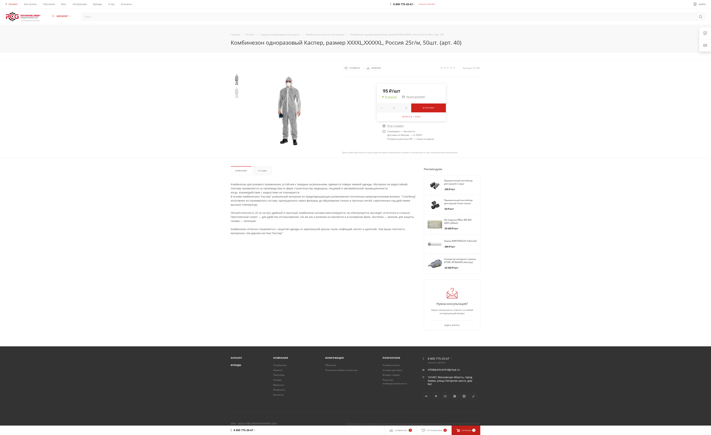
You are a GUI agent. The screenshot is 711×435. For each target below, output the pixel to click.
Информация (334, 357)
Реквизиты (279, 389)
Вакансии (278, 385)
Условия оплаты (391, 365)
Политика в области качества (341, 370)
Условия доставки (392, 370)
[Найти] (700, 17)
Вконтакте (426, 396)
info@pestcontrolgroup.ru (444, 369)
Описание (241, 170)
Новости (278, 370)
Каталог (236, 357)
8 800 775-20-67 (438, 358)
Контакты (278, 394)
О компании (280, 365)
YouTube (445, 396)
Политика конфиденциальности (395, 381)
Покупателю (391, 357)
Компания (280, 357)
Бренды (236, 365)
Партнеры (278, 375)
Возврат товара (391, 375)
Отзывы (262, 170)
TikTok (474, 396)
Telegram (436, 396)
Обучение (330, 365)
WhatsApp (455, 396)
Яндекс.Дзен (464, 396)
